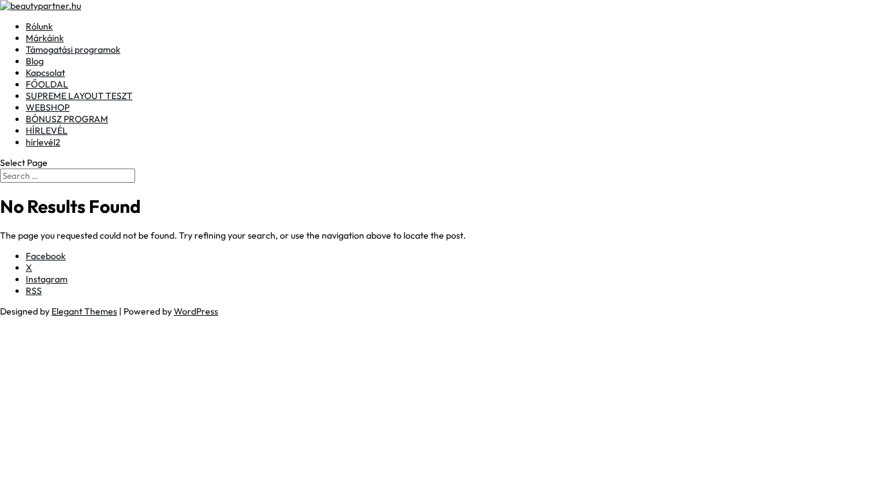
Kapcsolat (45, 72)
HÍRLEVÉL (47, 130)
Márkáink (45, 38)
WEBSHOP (47, 107)
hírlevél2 (43, 142)
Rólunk (39, 26)
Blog (35, 61)
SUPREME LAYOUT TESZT (79, 96)
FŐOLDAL (47, 84)
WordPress (196, 311)
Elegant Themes (84, 311)
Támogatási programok (73, 49)
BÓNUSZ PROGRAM (67, 119)
